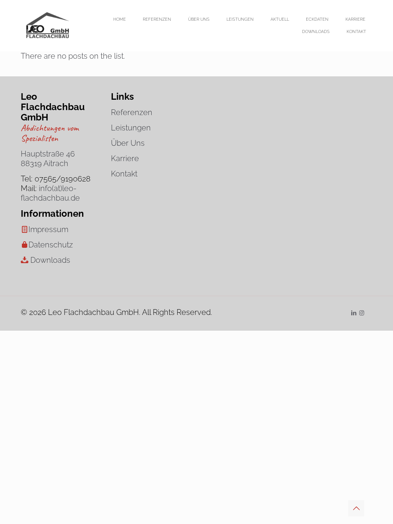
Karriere (125, 158)
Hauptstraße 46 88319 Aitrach (48, 158)
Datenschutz (50, 244)
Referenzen (131, 112)
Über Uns (128, 143)
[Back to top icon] (356, 508)
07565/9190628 (63, 178)
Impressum (48, 229)
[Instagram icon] (362, 313)
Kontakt (124, 173)
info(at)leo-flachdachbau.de (50, 193)
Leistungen (131, 127)
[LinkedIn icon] (354, 313)
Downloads (50, 260)
